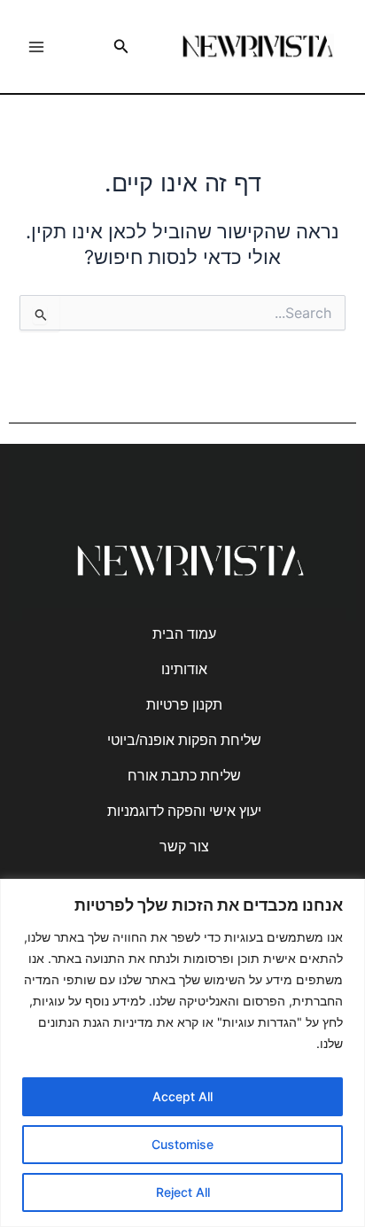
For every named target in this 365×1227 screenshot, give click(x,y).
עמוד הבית (184, 633)
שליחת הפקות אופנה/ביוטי (184, 740)
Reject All (183, 1192)
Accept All (182, 1096)
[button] (120, 46)
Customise (182, 1144)
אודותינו (184, 669)
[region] (182, 1053)
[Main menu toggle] (36, 47)
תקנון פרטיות (184, 704)
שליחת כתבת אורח (184, 775)
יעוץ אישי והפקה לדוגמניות (184, 811)
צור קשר (184, 846)
